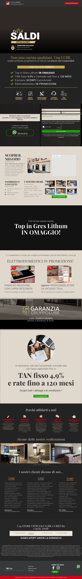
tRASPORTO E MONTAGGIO (24, 420)
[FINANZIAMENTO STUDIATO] (73, 416)
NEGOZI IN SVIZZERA (62, 533)
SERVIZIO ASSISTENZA (57, 420)
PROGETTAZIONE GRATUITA (8, 420)
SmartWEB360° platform (62, 577)
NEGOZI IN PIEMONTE (20, 533)
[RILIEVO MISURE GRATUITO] (41, 416)
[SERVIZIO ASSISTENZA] (57, 416)
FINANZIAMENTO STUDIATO (74, 421)
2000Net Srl (53, 577)
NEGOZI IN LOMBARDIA (31, 533)
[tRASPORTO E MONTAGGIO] (24, 416)
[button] (2, 453)
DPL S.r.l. (9, 568)
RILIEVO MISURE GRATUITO (41, 420)
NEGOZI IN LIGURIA (48, 533)
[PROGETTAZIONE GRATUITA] (8, 417)
